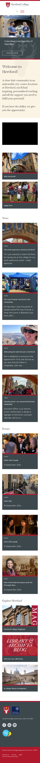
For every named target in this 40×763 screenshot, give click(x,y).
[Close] (36, 742)
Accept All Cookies (20, 759)
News (5, 218)
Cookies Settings (20, 752)
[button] (22, 11)
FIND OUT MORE (12, 53)
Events (6, 429)
